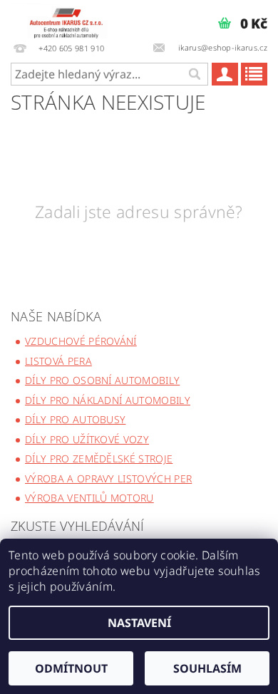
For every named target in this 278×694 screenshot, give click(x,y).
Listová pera (58, 361)
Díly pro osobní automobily (102, 380)
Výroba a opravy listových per (108, 478)
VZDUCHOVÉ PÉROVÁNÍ (81, 341)
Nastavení (139, 623)
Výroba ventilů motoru (89, 497)
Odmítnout (71, 668)
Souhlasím (207, 668)
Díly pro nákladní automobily (107, 400)
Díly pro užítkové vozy (87, 439)
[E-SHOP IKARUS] (69, 18)
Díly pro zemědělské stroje (99, 458)
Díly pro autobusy (75, 419)
